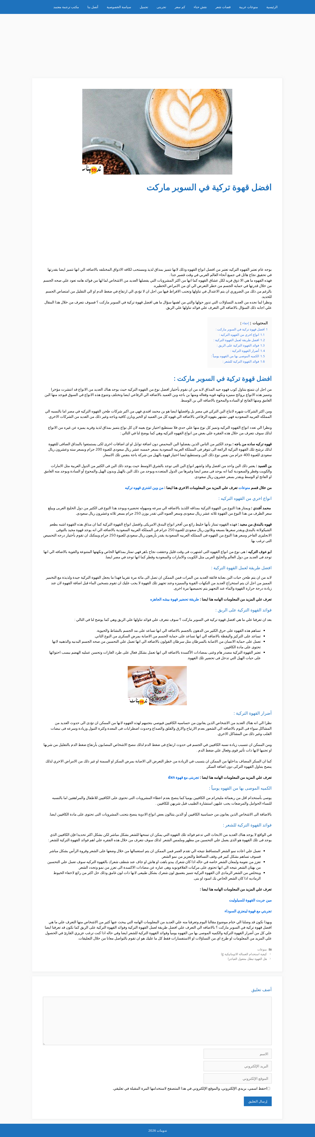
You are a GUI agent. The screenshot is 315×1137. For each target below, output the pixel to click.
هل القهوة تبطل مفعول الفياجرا (247, 959)
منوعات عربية (248, 7)
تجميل (144, 7)
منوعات (244, 487)
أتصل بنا (92, 7)
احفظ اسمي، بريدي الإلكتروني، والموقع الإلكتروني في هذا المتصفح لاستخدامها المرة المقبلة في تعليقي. (189, 1088)
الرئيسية (272, 7)
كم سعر (180, 7)
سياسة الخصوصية (119, 7)
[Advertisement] (157, 44)
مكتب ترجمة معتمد (66, 7)
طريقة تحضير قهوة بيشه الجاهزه (174, 599)
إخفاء (245, 323)
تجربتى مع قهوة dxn (183, 777)
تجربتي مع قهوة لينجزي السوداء (248, 910)
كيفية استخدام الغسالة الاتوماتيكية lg (244, 954)
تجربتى (161, 7)
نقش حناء (200, 7)
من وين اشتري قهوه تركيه (144, 487)
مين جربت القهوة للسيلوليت (250, 900)
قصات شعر (223, 7)
